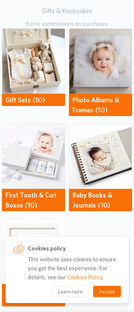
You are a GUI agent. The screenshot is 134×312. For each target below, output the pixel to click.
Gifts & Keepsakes (67, 10)
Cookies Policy (85, 277)
